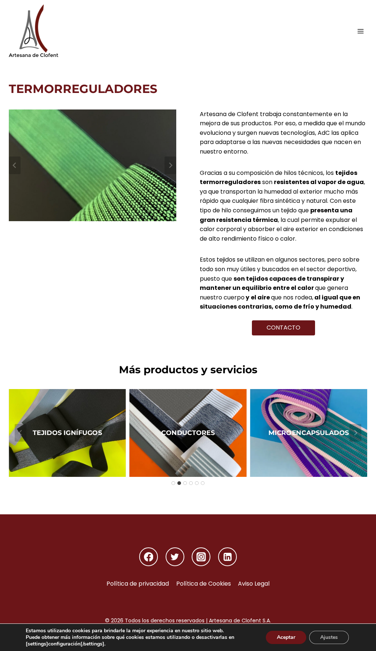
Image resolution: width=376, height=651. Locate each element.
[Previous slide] (15, 165)
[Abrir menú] (360, 31)
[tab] (173, 483)
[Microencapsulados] (308, 433)
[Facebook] (148, 556)
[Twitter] (175, 556)
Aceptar (286, 637)
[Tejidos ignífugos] (67, 433)
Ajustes (329, 637)
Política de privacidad (137, 583)
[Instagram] (201, 556)
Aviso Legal (254, 583)
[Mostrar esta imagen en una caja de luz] (92, 165)
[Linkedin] (227, 556)
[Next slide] (170, 165)
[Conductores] (188, 433)
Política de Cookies (203, 583)
